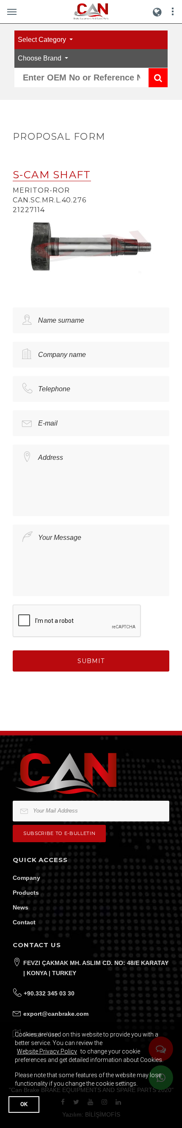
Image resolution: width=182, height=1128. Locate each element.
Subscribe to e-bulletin (59, 833)
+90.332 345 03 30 (49, 993)
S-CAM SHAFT (52, 175)
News (20, 907)
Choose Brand (40, 58)
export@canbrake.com (55, 1013)
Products (26, 892)
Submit (90, 661)
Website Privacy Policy (47, 1051)
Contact (24, 922)
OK (24, 1104)
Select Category (43, 39)
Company (26, 877)
